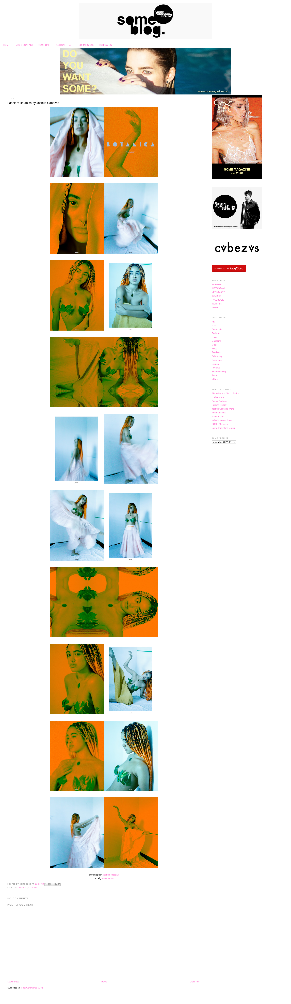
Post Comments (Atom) (32, 987)
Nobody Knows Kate (222, 420)
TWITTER (216, 303)
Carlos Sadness (219, 401)
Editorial (22, 888)
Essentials (217, 329)
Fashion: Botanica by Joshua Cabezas (33, 103)
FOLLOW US (105, 45)
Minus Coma (218, 416)
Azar (214, 325)
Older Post (195, 981)
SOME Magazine (220, 424)
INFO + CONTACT (24, 45)
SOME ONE (44, 45)
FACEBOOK (218, 300)
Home (104, 981)
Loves (215, 337)
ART (71, 45)
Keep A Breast (219, 412)
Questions (217, 360)
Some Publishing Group (223, 428)
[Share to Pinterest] (59, 884)
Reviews (216, 367)
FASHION (59, 45)
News (214, 348)
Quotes (215, 364)
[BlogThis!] (49, 884)
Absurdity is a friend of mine (225, 393)
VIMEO (215, 307)
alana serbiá (108, 878)
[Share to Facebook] (55, 884)
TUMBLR (216, 296)
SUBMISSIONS (86, 45)
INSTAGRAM (218, 288)
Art (213, 321)
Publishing (217, 356)
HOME (6, 45)
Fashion (32, 888)
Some (214, 375)
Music (215, 345)
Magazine (216, 341)
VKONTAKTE (218, 292)
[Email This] (46, 884)
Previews (216, 352)
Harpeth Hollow (219, 405)
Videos (215, 379)
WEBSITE (217, 284)
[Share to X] (52, 884)
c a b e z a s (218, 397)
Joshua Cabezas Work (223, 409)
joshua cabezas (111, 874)
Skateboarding (219, 371)
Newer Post (13, 981)
